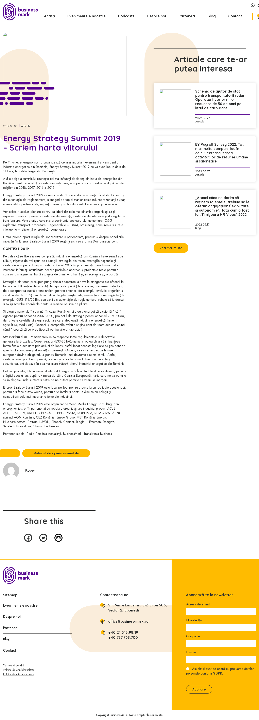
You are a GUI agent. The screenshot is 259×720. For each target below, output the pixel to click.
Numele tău (194, 620)
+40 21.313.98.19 (123, 632)
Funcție (191, 652)
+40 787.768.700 (123, 637)
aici (73, 241)
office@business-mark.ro (128, 621)
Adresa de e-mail (198, 604)
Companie (193, 636)
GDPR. (218, 673)
